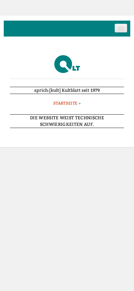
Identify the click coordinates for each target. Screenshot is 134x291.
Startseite (65, 103)
